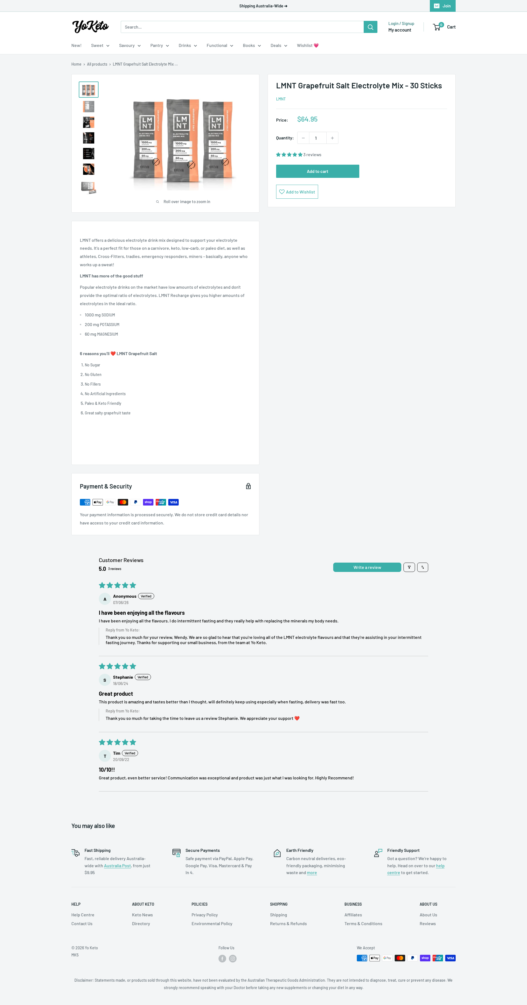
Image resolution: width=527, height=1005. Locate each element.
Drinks (185, 45)
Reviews (428, 923)
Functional (217, 45)
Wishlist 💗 (308, 45)
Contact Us (81, 923)
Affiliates (353, 914)
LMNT (281, 99)
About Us (428, 914)
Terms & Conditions (363, 923)
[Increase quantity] (332, 138)
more (312, 872)
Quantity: (285, 138)
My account (399, 29)
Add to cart (317, 171)
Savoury (127, 45)
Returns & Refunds (288, 923)
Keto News (142, 914)
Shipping (278, 914)
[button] (289, 154)
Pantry (156, 45)
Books (249, 45)
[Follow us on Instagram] (233, 958)
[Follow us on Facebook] (222, 958)
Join (447, 5)
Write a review (367, 567)
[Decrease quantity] (303, 138)
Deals (276, 45)
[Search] (370, 27)
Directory (141, 923)
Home (76, 64)
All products (97, 64)
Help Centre (82, 914)
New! (76, 45)
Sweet (97, 45)
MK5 (75, 955)
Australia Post (117, 865)
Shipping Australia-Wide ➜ (263, 5)
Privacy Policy (205, 914)
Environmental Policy (212, 923)
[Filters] (409, 567)
